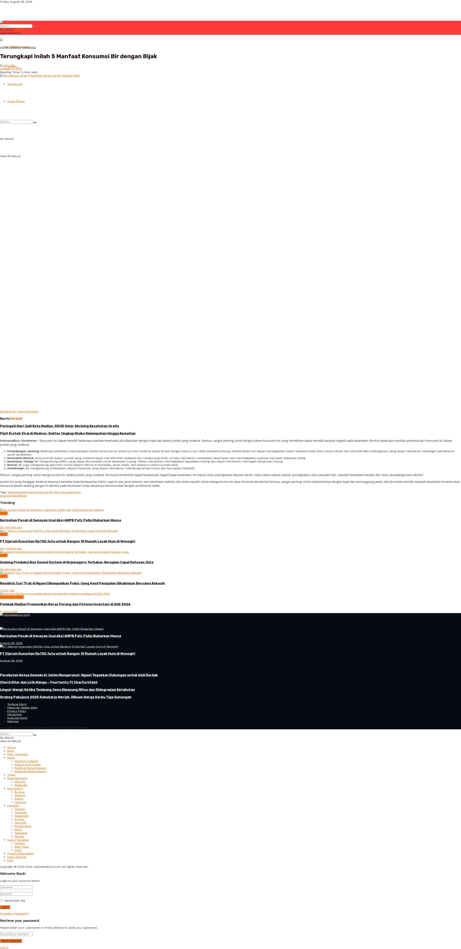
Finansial (20, 812)
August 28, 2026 (11, 643)
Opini (17, 850)
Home (4, 47)
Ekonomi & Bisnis (12, 597)
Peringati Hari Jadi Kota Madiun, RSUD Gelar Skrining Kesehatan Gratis (59, 426)
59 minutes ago (10, 569)
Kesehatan (29, 47)
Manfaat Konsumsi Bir (37, 492)
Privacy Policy (16, 711)
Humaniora (15, 788)
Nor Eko (9, 65)
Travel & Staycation (20, 853)
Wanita (19, 836)
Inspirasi (20, 802)
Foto (10, 860)
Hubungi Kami (17, 718)
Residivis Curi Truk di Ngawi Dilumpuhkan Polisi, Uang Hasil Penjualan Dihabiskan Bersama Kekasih (82, 583)
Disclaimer (14, 714)
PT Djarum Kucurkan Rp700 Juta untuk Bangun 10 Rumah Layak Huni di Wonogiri (67, 541)
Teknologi (21, 833)
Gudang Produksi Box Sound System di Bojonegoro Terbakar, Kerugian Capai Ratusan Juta (76, 562)
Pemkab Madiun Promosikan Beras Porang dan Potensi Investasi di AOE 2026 (65, 604)
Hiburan (20, 781)
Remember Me (15, 900)
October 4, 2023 (11, 68)
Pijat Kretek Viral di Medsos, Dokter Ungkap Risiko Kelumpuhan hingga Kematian (68, 433)
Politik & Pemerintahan (30, 768)
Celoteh (19, 843)
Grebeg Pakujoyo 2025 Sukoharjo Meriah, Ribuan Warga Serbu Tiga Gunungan (65, 697)
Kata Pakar (22, 846)
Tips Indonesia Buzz (67, 492)
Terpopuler (15, 84)
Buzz (10, 751)
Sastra (18, 799)
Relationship (22, 826)
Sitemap (13, 721)
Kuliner (19, 819)
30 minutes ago (11, 527)
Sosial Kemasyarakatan (30, 771)
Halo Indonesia (17, 754)
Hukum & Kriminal (27, 764)
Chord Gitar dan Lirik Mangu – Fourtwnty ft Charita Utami (48, 682)
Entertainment (17, 778)
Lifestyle (15, 47)
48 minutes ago (11, 548)
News (4, 513)
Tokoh (11, 775)
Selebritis (20, 785)
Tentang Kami (16, 704)
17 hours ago (9, 611)
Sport (18, 829)
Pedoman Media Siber (22, 707)
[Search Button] (34, 122)
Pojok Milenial (16, 857)
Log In (4, 947)
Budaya (19, 792)
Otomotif (20, 822)
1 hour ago (7, 590)
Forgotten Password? (14, 913)
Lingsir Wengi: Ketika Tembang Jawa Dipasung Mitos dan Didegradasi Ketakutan (67, 690)
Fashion (19, 809)
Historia (19, 795)
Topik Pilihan (16, 101)
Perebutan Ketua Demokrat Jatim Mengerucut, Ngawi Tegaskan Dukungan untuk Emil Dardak (79, 675)
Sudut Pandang (18, 840)
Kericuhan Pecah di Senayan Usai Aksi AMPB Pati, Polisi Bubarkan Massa (60, 520)
